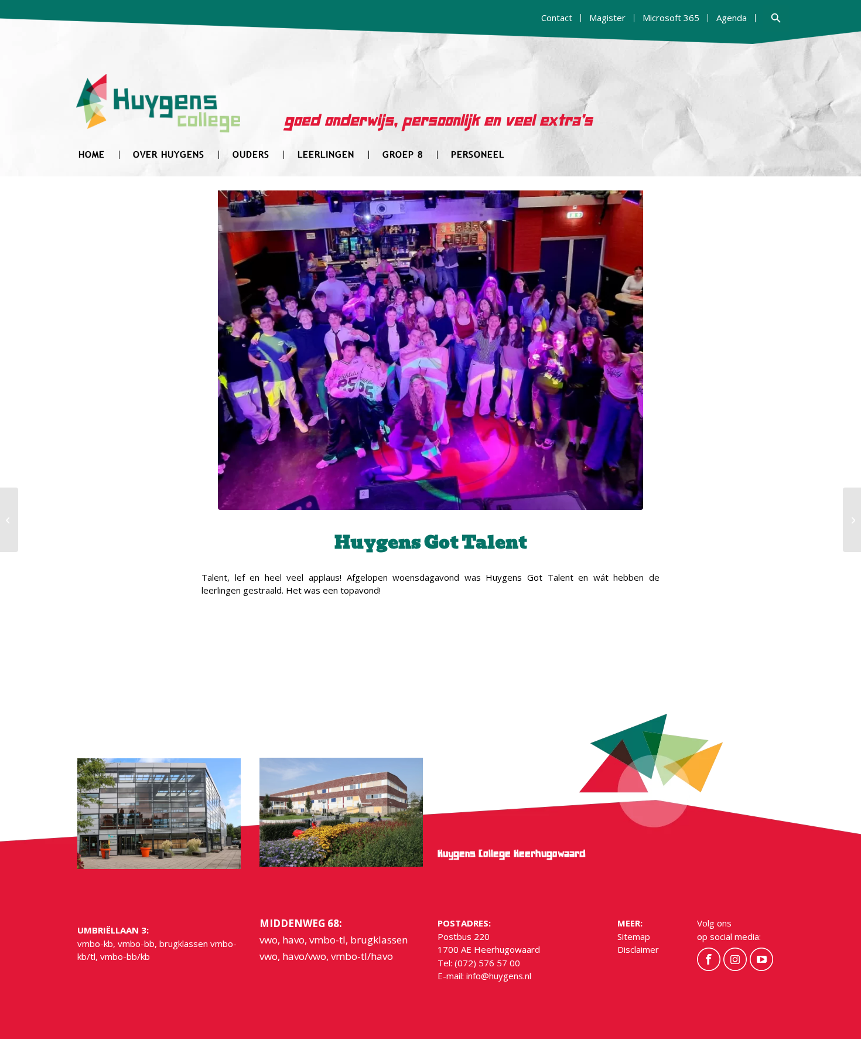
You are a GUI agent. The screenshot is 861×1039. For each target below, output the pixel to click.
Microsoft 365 (671, 17)
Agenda (731, 17)
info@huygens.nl (498, 976)
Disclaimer (638, 949)
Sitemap (633, 936)
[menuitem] (557, 18)
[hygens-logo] (158, 110)
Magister (607, 17)
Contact (556, 17)
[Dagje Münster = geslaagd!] (852, 520)
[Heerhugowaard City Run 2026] (9, 520)
